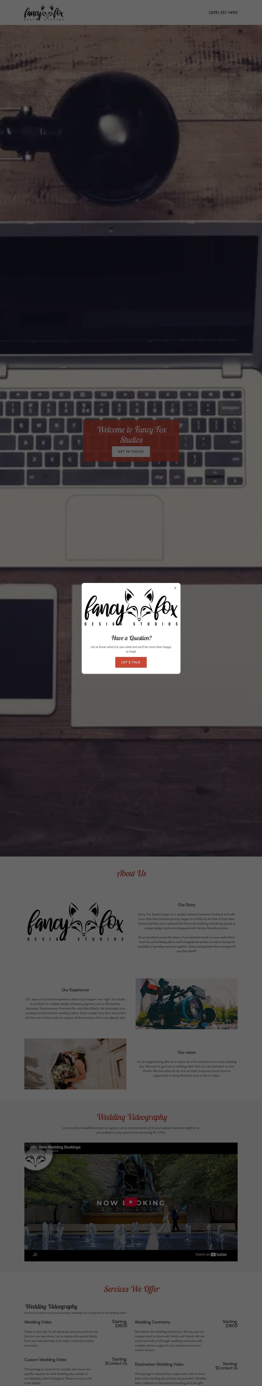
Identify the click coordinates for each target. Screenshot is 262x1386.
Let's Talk (131, 662)
